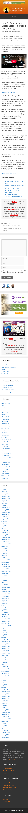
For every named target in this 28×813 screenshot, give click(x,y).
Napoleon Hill (5, 455)
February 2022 (5, 587)
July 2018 (4, 680)
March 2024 (4, 530)
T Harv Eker (4, 469)
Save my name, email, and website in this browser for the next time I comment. (14, 272)
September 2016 (6, 719)
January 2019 (5, 671)
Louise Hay (4, 444)
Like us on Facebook (7, 385)
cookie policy (11, 759)
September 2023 (6, 544)
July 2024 (4, 521)
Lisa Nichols (4, 442)
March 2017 (4, 707)
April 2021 (4, 610)
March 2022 (4, 585)
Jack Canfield (5, 428)
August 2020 (4, 628)
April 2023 (4, 555)
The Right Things (6, 374)
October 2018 (5, 678)
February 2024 (5, 532)
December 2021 (5, 591)
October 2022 (5, 569)
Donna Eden (4, 421)
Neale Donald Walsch (7, 458)
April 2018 (4, 687)
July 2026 (4, 489)
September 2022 (6, 571)
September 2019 (6, 653)
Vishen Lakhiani (5, 476)
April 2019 (4, 664)
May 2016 (4, 725)
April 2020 (4, 637)
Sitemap (5, 799)
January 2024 (5, 535)
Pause (3, 369)
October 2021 (5, 596)
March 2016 (4, 730)
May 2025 (4, 505)
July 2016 (4, 723)
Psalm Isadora (5, 462)
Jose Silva (4, 437)
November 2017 (5, 698)
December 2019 (5, 646)
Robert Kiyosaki (5, 467)
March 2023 (4, 557)
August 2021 (4, 600)
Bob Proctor (4, 408)
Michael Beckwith (6, 453)
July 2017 (4, 703)
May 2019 (4, 662)
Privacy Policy (7, 804)
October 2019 (5, 650)
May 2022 (4, 580)
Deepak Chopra (5, 419)
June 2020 (4, 632)
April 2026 (4, 491)
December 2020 (5, 619)
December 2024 (5, 512)
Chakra (3, 414)
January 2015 (5, 737)
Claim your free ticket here (8, 92)
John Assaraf (5, 435)
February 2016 (5, 732)
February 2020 (5, 641)
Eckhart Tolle (5, 423)
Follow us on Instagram (7, 389)
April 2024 (4, 528)
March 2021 (4, 612)
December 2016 (5, 712)
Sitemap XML (6, 801)
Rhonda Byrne (5, 464)
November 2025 (5, 498)
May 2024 (4, 526)
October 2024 (5, 516)
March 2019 (4, 666)
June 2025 (4, 503)
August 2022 (4, 573)
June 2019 (4, 660)
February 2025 (5, 507)
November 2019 (5, 648)
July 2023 (4, 548)
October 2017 (5, 700)
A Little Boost (5, 371)
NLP (2, 460)
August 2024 (4, 519)
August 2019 (4, 655)
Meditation (4, 451)
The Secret (4, 471)
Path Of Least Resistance (8, 367)
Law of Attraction (6, 439)
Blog (2, 405)
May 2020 (4, 635)
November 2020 (5, 621)
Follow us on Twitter (7, 387)
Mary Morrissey (5, 448)
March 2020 (4, 639)
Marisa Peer (4, 446)
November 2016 (5, 714)
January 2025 (5, 510)
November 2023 (5, 539)
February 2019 (5, 669)
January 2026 (5, 494)
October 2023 (5, 541)
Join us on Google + (7, 392)
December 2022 (5, 564)
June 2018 (4, 682)
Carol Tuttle (4, 412)
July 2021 (4, 603)
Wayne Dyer (4, 478)
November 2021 (5, 594)
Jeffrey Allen (6, 223)
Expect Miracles (6, 365)
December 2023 (5, 537)
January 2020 (5, 644)
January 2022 (5, 589)
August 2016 (4, 721)
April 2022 (4, 582)
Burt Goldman (5, 410)
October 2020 (5, 623)
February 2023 (5, 560)
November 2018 (5, 676)
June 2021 (4, 605)
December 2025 (5, 496)
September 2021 (6, 598)
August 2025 (4, 500)
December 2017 (5, 696)
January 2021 (5, 616)
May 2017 (4, 705)
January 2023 (5, 562)
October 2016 (5, 716)
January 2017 (5, 710)
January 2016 (5, 735)
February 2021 (5, 614)
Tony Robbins (5, 473)
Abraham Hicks (5, 403)
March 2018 (4, 689)
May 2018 (4, 685)
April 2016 (4, 728)
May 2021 (4, 607)
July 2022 (4, 576)
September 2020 (6, 626)
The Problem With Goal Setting (11, 225)
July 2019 (4, 657)
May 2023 (4, 553)
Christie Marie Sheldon (7, 417)
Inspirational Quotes (7, 426)
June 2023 (4, 550)
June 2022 (4, 578)
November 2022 (5, 566)
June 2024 (4, 523)
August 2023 (4, 546)
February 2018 (5, 691)
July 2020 (4, 630)
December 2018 (5, 673)
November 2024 (5, 514)
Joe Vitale (4, 432)
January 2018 (5, 694)
